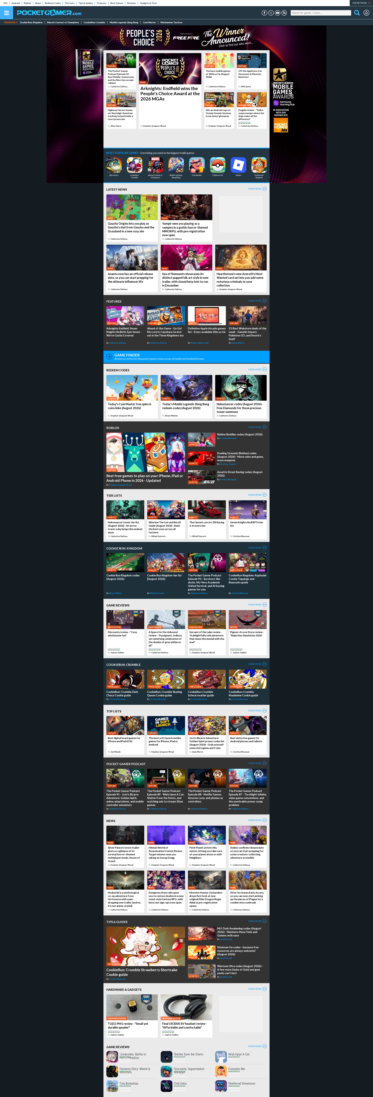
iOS (5, 3)
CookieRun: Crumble (94, 22)
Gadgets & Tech (148, 3)
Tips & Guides (85, 3)
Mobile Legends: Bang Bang (124, 22)
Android (16, 3)
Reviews (131, 3)
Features (101, 3)
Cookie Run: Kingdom (31, 22)
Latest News (116, 189)
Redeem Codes (53, 3)
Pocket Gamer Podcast (126, 764)
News (38, 3)
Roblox (27, 3)
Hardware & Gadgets (124, 989)
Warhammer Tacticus (171, 22)
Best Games (116, 3)
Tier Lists (69, 3)
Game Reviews (118, 605)
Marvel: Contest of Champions (63, 22)
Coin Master (149, 22)
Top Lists (113, 711)
